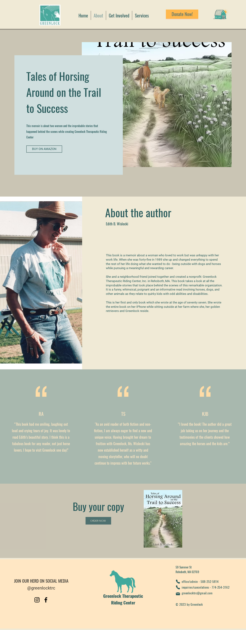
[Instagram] (37, 599)
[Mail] (178, 593)
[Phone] (178, 581)
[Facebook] (45, 599)
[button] (119, 15)
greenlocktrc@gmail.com (197, 593)
